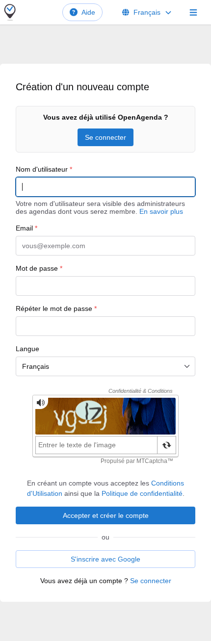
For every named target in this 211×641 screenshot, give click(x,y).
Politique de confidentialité (142, 493)
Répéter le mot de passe (56, 308)
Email (26, 228)
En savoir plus (161, 211)
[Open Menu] (193, 12)
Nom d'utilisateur (44, 169)
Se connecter (105, 137)
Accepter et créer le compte (106, 515)
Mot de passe (39, 268)
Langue (27, 349)
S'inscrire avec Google (105, 559)
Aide (88, 12)
